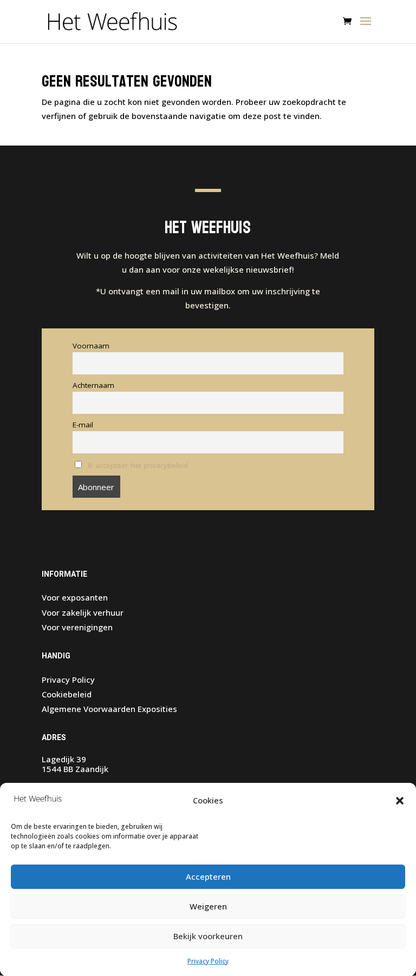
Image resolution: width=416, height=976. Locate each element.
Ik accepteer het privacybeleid (138, 465)
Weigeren (208, 906)
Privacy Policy (208, 961)
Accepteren (208, 876)
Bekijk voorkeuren (208, 936)
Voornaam (91, 346)
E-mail (83, 425)
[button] (399, 800)
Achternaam (93, 385)
